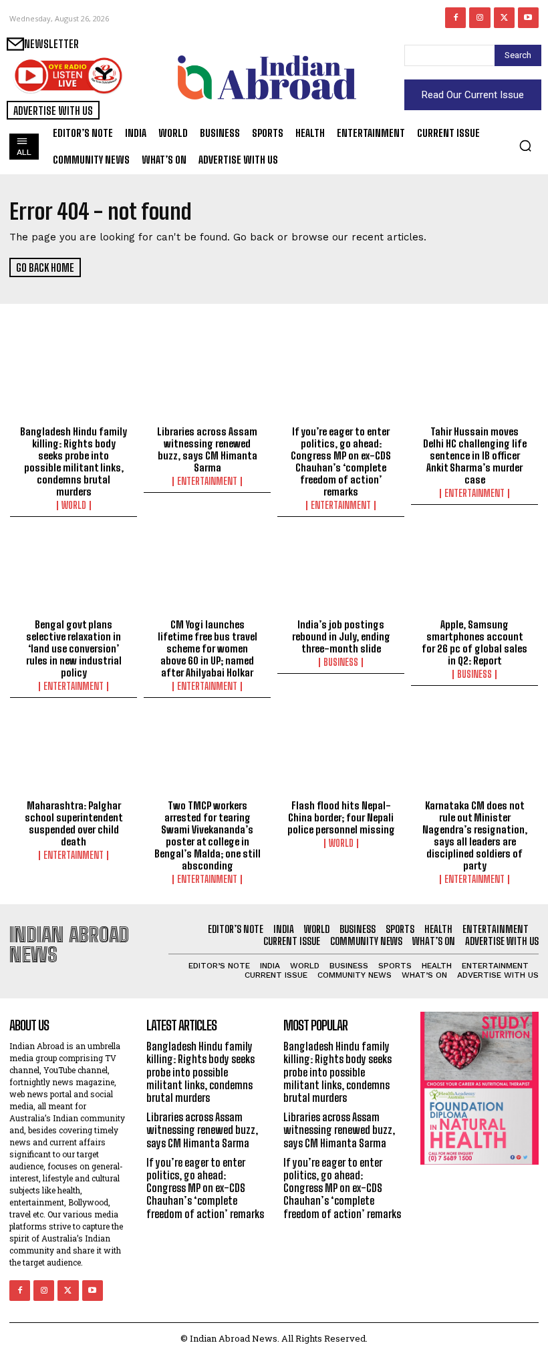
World (73, 505)
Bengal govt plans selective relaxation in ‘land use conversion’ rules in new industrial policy (74, 648)
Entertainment (207, 481)
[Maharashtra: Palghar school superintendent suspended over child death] (73, 755)
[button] (525, 145)
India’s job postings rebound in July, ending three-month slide (341, 636)
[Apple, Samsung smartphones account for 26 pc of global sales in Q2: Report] (474, 574)
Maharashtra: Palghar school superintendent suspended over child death (74, 823)
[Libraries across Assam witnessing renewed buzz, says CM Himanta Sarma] (207, 381)
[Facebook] (455, 17)
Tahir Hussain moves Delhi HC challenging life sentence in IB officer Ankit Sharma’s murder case (475, 455)
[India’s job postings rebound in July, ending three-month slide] (340, 574)
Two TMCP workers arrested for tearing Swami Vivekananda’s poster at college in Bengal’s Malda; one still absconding (207, 835)
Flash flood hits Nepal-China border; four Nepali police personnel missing (341, 817)
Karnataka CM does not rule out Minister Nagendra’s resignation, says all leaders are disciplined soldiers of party (474, 835)
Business (340, 662)
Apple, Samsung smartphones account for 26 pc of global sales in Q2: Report (474, 642)
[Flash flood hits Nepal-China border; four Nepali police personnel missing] (340, 755)
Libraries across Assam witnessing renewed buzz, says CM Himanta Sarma (207, 449)
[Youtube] (528, 17)
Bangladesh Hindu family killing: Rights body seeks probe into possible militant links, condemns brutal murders (73, 461)
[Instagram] (479, 17)
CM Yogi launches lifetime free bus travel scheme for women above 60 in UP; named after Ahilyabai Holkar (207, 648)
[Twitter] (504, 17)
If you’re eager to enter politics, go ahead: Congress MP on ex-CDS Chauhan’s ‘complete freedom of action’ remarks (341, 461)
